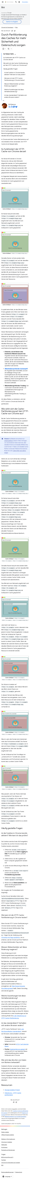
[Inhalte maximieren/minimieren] (15, 54)
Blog (3, 7)
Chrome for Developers (7, 27)
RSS (2, 1165)
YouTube (3, 1160)
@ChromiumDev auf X (7, 1157)
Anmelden (25, 2)
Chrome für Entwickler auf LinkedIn (10, 1162)
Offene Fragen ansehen (7, 1135)
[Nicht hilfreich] (14, 31)
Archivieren (4, 1147)
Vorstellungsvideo (7, 988)
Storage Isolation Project (12, 1090)
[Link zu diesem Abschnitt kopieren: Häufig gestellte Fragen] (24, 828)
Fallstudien (4, 1144)
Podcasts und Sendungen (8, 1150)
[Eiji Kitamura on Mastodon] (14, 107)
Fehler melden (5, 1132)
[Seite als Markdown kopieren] (8, 48)
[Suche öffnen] (16, 2)
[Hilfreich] (12, 31)
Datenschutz (18, 1172)
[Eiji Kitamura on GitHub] (12, 107)
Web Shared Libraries (18, 986)
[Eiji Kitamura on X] (9, 107)
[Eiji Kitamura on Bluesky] (16, 107)
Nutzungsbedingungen (7, 1172)
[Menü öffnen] (2, 2)
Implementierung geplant (17, 1049)
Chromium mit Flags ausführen (10, 937)
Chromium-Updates (6, 1142)
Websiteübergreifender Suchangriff (16, 369)
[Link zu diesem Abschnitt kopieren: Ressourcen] (14, 1085)
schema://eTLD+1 (8, 440)
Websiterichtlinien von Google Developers (15, 1116)
